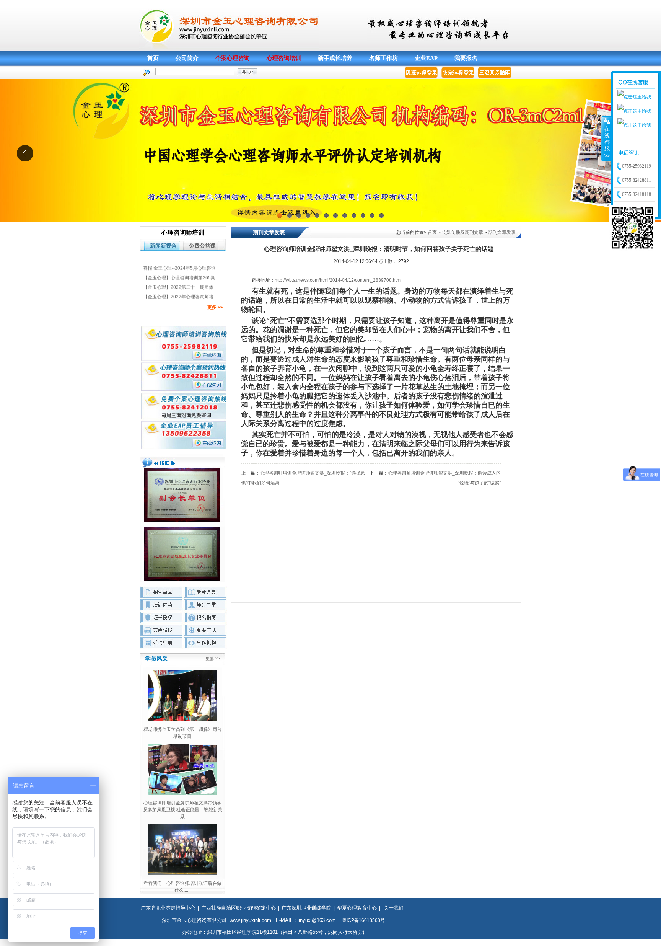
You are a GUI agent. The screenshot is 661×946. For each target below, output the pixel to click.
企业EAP (426, 58)
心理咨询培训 (284, 58)
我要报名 (465, 58)
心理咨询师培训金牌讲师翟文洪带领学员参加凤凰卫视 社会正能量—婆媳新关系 (182, 809)
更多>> (212, 658)
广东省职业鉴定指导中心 (168, 908)
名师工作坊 (383, 58)
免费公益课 (202, 246)
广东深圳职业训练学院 (306, 908)
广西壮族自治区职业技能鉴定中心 (238, 908)
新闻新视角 (163, 246)
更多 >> (215, 307)
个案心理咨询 (232, 58)
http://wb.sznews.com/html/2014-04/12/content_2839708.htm (338, 280)
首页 (153, 58)
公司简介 (187, 58)
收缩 (606, 138)
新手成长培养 (335, 58)
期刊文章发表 (502, 232)
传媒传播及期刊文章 (462, 232)
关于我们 (394, 908)
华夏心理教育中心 (357, 908)
